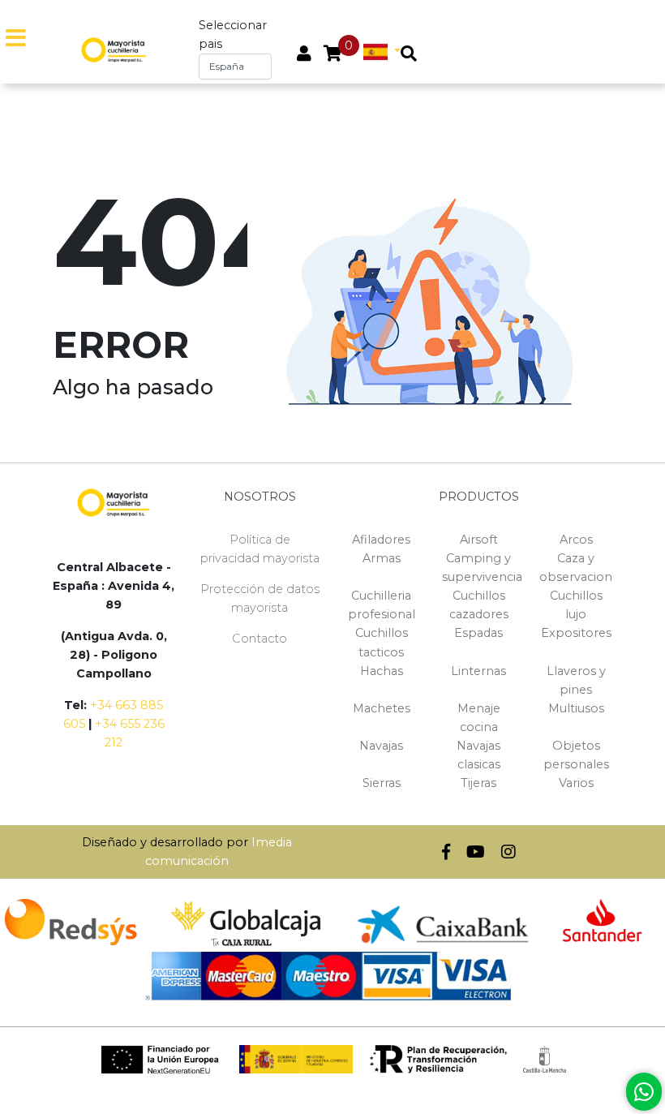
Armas (382, 558)
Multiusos (576, 708)
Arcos (576, 539)
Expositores (576, 633)
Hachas (381, 671)
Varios (576, 783)
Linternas (478, 671)
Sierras (382, 783)
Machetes (381, 708)
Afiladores (381, 539)
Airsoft (479, 539)
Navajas (381, 745)
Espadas (478, 633)
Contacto (259, 638)
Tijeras (478, 783)
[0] (333, 55)
